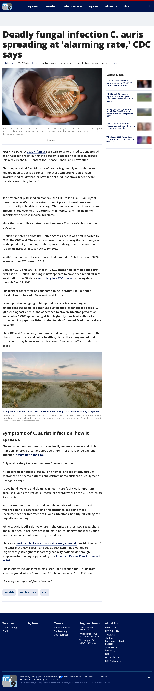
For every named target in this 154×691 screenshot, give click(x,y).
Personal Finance (62, 627)
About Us (111, 623)
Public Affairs (111, 627)
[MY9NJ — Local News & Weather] (12, 6)
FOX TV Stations (24, 63)
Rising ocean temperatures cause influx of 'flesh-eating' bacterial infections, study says (50, 411)
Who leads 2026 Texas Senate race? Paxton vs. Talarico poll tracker (120, 139)
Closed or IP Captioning (111, 649)
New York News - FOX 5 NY (87, 629)
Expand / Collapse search (150, 6)
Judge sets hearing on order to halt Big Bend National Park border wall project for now (119, 112)
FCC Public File (112, 657)
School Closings (10, 627)
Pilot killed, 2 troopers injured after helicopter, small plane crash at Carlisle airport (119, 98)
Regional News (89, 623)
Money (58, 623)
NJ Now (33, 623)
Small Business (61, 634)
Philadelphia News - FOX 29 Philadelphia (89, 635)
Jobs (107, 653)
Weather (8, 623)
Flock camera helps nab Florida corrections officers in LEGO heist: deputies (120, 125)
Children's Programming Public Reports (115, 641)
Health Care (28, 592)
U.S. (44, 592)
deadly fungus (36, 151)
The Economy (60, 631)
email (149, 677)
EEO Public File (112, 631)
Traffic (5, 631)
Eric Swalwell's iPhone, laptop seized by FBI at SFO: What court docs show (119, 83)
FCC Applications (113, 660)
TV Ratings (110, 634)
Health (36, 63)
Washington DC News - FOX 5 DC (87, 641)
